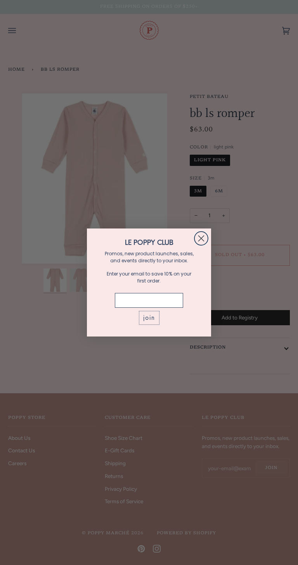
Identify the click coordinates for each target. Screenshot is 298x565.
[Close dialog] (201, 238)
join (149, 318)
